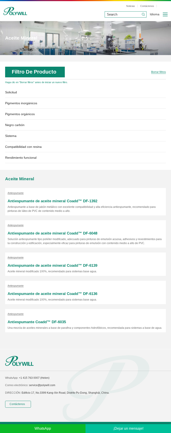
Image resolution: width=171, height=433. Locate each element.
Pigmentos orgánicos (20, 114)
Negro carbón (14, 125)
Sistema (10, 136)
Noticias (130, 6)
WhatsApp (43, 428)
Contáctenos (147, 6)
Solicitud (11, 92)
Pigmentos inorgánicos (21, 103)
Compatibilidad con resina (23, 146)
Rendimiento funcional (21, 157)
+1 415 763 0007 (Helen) (34, 377)
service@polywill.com (42, 385)
